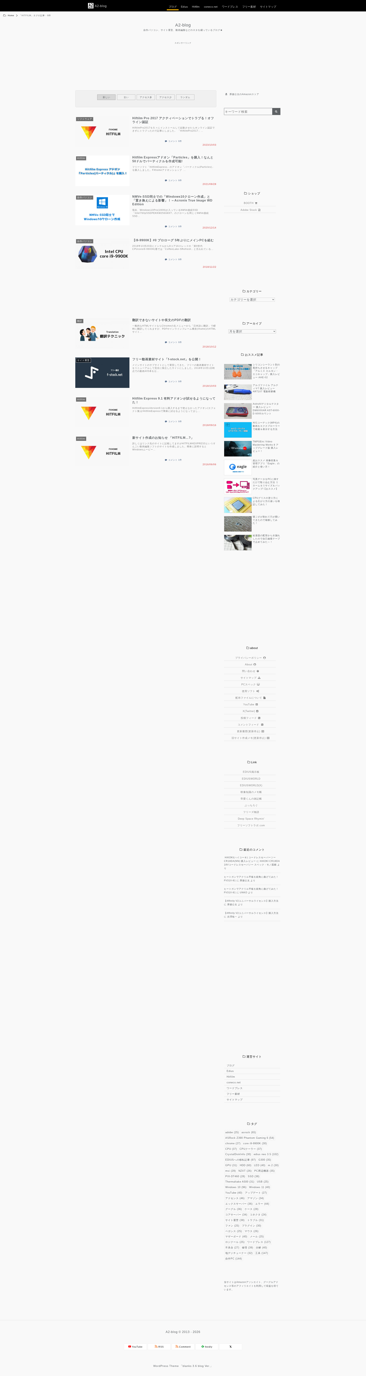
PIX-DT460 (235, 1176)
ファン (232, 1225)
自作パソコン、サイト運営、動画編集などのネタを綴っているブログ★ (183, 30)
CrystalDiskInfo (238, 1154)
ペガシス (233, 1231)
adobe (232, 1132)
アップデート (256, 1192)
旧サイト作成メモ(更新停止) (249, 738)
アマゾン (255, 1198)
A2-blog (183, 25)
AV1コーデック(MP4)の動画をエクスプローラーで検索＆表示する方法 (266, 426)
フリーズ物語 (251, 812)
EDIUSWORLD (251, 778)
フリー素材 (249, 6)
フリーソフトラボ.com (251, 825)
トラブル (255, 1220)
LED (259, 1165)
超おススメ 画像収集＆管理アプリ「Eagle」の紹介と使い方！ (266, 463)
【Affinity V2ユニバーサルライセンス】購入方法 (251, 901)
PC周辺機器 (264, 1170)
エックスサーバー (239, 1203)
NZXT (245, 1170)
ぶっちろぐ (251, 805)
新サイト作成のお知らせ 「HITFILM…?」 (163, 437)
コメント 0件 (175, 141)
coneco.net (211, 6)
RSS (161, 1347)
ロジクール (235, 1242)
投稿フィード (249, 718)
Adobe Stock (249, 210)
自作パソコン (84, 197)
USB (263, 1181)
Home (11, 15)
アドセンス (235, 1198)
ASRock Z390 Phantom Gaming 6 (249, 1137)
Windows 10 (235, 1187)
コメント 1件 (175, 460)
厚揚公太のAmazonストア (244, 94)
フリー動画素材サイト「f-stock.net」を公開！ (166, 359)
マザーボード (236, 1236)
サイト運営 (83, 360)
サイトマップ (268, 6)
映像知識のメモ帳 (251, 792)
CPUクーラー (251, 1148)
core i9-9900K (255, 1143)
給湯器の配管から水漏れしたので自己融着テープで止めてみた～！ (266, 538)
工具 (261, 1253)
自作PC (233, 1258)
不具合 (232, 1247)
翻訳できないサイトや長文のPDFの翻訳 (161, 320)
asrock (249, 1132)
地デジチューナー (239, 1253)
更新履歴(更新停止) (248, 731)
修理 (247, 1247)
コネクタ (258, 1214)
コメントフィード (249, 724)
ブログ (173, 6)
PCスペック (248, 684)
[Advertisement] (183, 53)
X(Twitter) (249, 711)
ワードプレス (230, 6)
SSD (253, 1176)
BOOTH (249, 203)
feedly (208, 1347)
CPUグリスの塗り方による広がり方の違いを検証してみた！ (266, 501)
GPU (231, 1165)
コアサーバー (236, 1214)
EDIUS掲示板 (251, 771)
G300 (264, 1159)
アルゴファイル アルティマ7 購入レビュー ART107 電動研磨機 (265, 388)
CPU (231, 1148)
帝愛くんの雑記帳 (251, 798)
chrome (233, 1143)
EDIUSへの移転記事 (240, 1159)
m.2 (273, 1165)
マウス (251, 1231)
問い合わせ (248, 671)
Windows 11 (259, 1187)
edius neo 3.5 (266, 1154)
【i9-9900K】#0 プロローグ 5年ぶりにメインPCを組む (173, 240)
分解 (261, 1247)
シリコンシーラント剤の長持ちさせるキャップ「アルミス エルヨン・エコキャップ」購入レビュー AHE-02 (266, 371)
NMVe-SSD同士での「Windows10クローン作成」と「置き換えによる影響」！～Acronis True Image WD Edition (172, 200)
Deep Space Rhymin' (251, 818)
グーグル (233, 1209)
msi (230, 1170)
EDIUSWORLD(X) (251, 785)
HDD (245, 1165)
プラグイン (251, 1225)
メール (257, 1236)
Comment (184, 1347)
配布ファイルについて (248, 697)
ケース (251, 1209)
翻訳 (79, 321)
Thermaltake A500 (239, 1181)
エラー (262, 1203)
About (248, 664)
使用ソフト (248, 691)
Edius (184, 6)
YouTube (248, 704)
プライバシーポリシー (248, 657)
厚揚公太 (245, 880)
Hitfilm (196, 6)
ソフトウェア (84, 119)
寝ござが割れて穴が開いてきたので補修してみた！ (266, 520)
